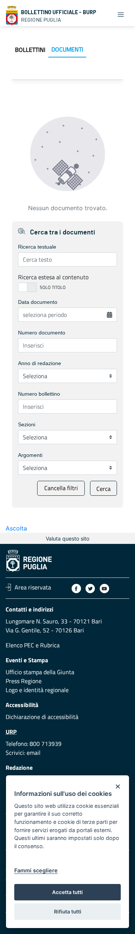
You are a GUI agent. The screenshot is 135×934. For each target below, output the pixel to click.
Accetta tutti (67, 892)
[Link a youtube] (104, 588)
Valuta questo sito (67, 538)
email (33, 752)
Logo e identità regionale (37, 689)
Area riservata (33, 587)
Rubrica (50, 645)
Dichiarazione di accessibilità (42, 716)
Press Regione (24, 680)
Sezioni (26, 424)
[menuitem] (30, 49)
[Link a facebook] (76, 588)
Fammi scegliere (36, 870)
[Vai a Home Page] (12, 15)
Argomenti (30, 455)
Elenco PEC (20, 645)
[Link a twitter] (90, 588)
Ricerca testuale (37, 246)
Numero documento (41, 332)
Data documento (37, 302)
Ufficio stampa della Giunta (40, 671)
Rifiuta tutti (67, 912)
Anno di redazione (39, 363)
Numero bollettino (39, 393)
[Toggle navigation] (120, 14)
